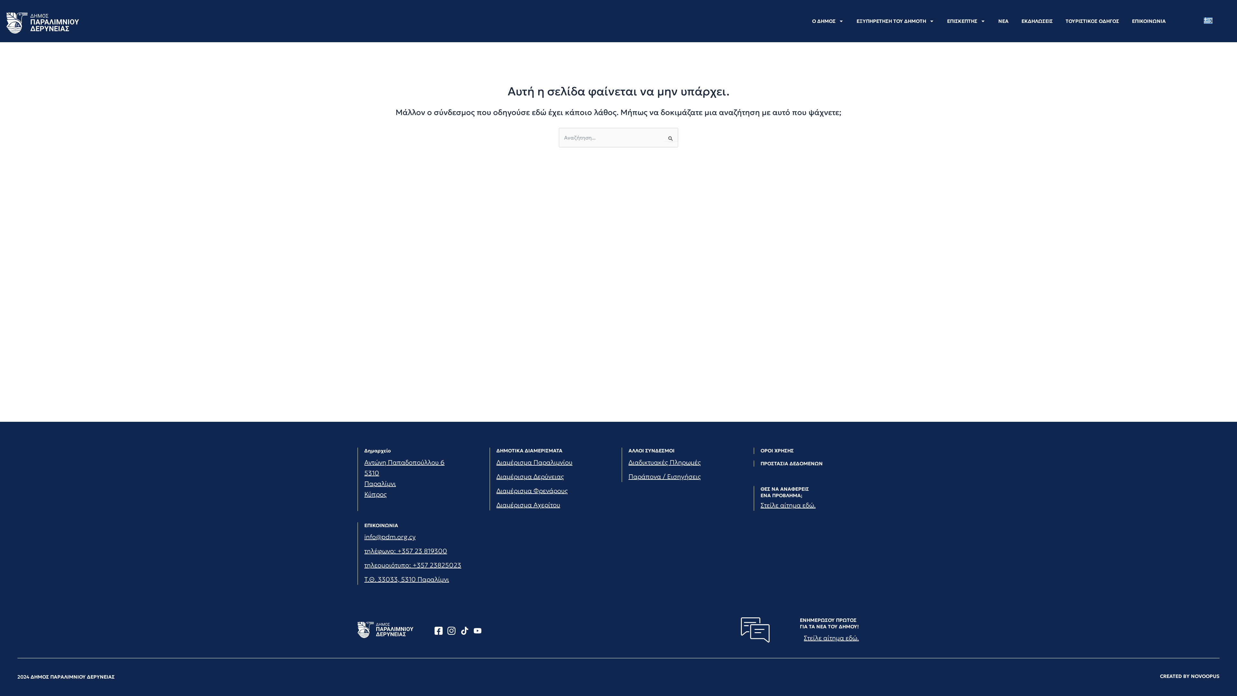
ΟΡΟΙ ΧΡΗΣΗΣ (777, 451)
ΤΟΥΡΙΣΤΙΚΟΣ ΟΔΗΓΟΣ (1092, 21)
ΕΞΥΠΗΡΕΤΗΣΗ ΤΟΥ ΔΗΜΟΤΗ (891, 21)
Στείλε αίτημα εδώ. (788, 505)
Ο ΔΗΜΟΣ (824, 21)
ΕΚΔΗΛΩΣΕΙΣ (1037, 21)
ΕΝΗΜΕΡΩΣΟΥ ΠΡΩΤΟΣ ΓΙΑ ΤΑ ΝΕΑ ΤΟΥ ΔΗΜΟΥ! (829, 623)
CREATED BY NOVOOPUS (1190, 676)
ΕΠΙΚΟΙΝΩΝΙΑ (1149, 21)
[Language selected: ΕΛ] (1210, 21)
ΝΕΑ (1003, 21)
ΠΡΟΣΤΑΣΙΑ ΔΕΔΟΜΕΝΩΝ (792, 463)
